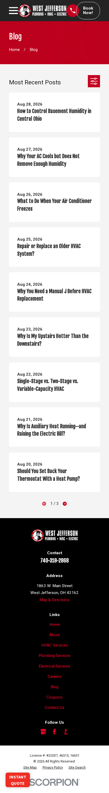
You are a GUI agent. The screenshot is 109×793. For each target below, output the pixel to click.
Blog (54, 686)
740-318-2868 (54, 560)
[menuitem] (30, 767)
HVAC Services (54, 645)
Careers (54, 676)
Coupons (54, 697)
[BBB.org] (65, 731)
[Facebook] (54, 731)
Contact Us (54, 707)
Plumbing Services (55, 655)
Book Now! (88, 10)
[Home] (42, 10)
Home (54, 624)
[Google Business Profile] (43, 731)
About (54, 634)
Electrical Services (54, 666)
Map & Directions (54, 599)
